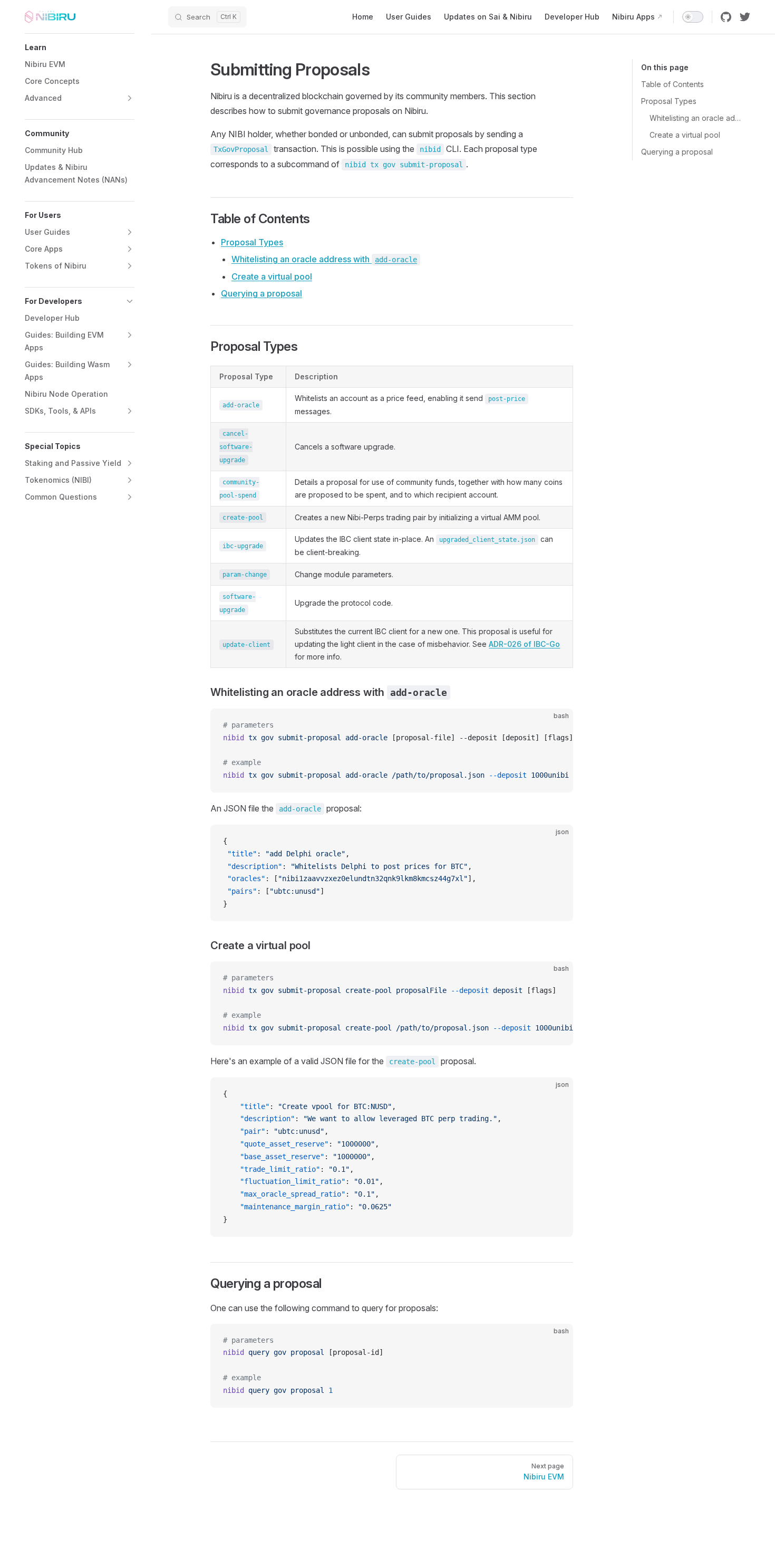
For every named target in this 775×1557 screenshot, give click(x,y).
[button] (79, 47)
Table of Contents (672, 84)
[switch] (692, 17)
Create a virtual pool (685, 134)
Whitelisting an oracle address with (324, 259)
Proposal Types (668, 101)
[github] (725, 16)
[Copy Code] (556, 725)
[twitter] (744, 16)
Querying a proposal (677, 151)
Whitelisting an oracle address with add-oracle (696, 117)
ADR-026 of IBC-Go (524, 643)
